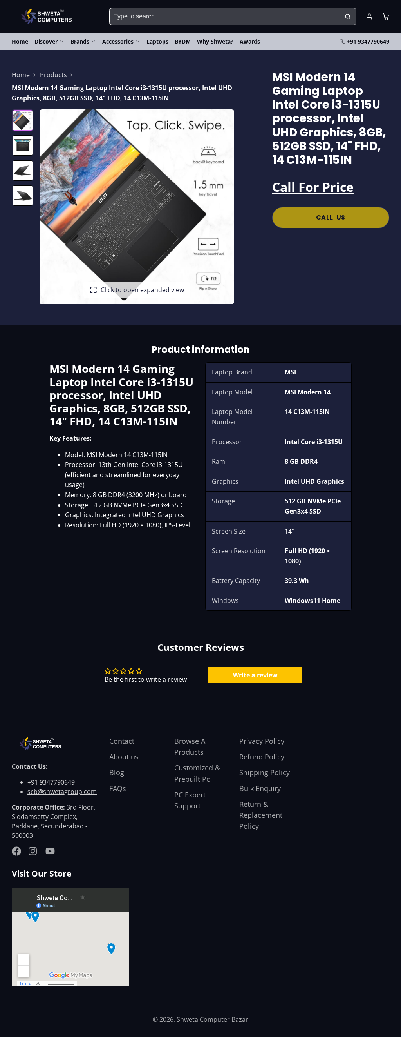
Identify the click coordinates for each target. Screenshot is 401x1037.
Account (369, 16)
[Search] (348, 16)
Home (20, 41)
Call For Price (313, 186)
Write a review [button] (255, 675)
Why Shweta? (215, 41)
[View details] (41, 744)
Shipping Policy (264, 772)
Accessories (118, 41)
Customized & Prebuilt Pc (197, 773)
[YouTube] (50, 851)
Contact (121, 741)
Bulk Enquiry (260, 788)
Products (53, 75)
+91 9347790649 (368, 41)
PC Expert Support (190, 800)
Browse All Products (191, 746)
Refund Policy (261, 756)
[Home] (48, 16)
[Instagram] (33, 851)
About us (124, 756)
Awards (250, 41)
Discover (46, 41)
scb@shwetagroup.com (62, 791)
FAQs (117, 788)
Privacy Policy (261, 741)
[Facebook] (16, 851)
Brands (79, 41)
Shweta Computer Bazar (212, 1019)
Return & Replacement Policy (260, 815)
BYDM (183, 41)
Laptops (157, 41)
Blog (116, 772)
